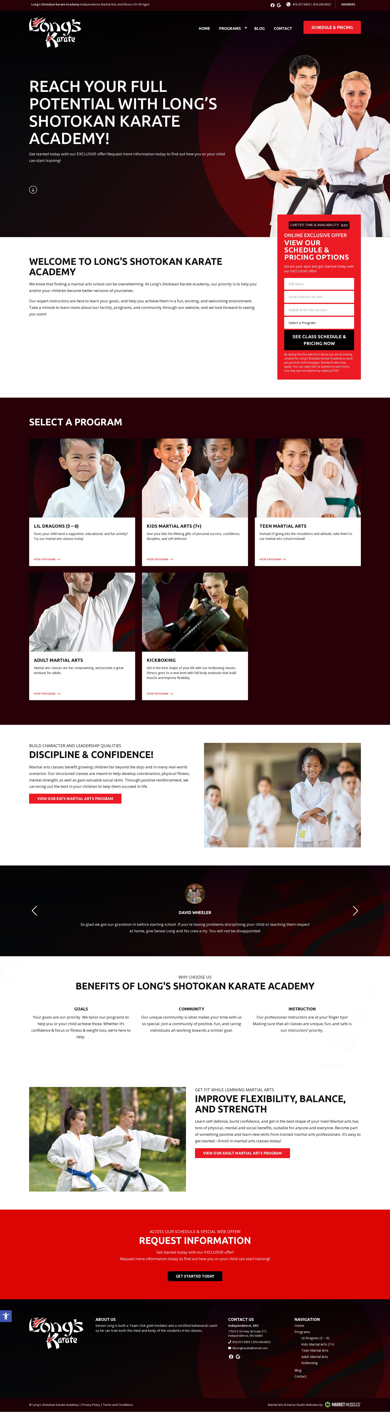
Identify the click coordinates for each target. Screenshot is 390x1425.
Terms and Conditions (118, 1405)
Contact (283, 28)
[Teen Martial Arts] (308, 502)
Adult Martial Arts (314, 1356)
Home (204, 28)
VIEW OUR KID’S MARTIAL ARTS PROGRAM (75, 799)
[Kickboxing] (195, 636)
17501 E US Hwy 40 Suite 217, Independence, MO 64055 (247, 1333)
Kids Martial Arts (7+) (317, 1344)
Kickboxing (309, 1362)
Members (348, 4)
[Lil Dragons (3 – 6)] (82, 502)
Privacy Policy (90, 1405)
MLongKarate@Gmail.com (250, 1348)
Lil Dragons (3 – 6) (315, 1338)
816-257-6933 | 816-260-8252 (312, 4)
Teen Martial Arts (314, 1350)
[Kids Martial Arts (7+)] (195, 502)
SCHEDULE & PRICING (332, 27)
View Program (45, 559)
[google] (279, 5)
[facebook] (273, 5)
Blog (259, 28)
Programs (230, 28)
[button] (6, 1316)
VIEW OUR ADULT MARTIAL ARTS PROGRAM (242, 1153)
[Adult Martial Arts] (82, 636)
